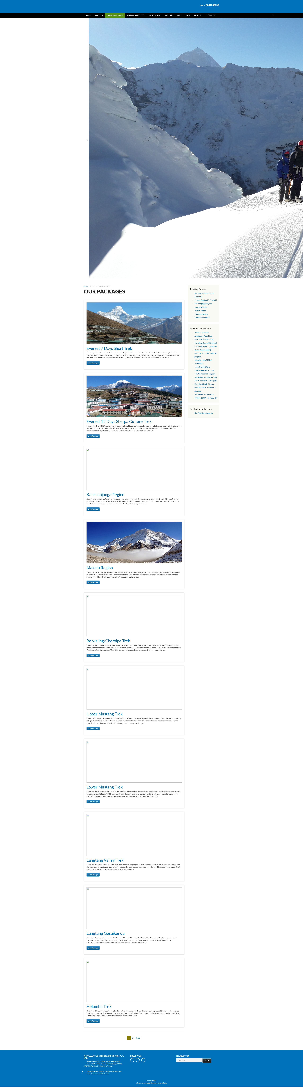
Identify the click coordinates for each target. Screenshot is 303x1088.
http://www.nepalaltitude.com (98, 1074)
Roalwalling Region (202, 317)
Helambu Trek (99, 1006)
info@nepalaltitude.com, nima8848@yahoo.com (104, 1071)
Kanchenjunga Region (203, 303)
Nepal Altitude (162, 1083)
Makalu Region (100, 567)
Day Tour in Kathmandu (203, 413)
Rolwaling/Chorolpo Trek (108, 640)
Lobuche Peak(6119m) (203, 360)
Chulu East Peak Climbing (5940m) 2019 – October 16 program (205, 387)
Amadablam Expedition (203, 336)
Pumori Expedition (201, 332)
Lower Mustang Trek (105, 786)
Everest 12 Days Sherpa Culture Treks (120, 421)
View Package (93, 363)
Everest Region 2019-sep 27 (205, 300)
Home (86, 286)
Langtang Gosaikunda (106, 933)
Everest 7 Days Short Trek (109, 348)
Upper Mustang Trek (105, 713)
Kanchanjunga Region (105, 494)
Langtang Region (201, 307)
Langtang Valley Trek (105, 860)
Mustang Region (201, 314)
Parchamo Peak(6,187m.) (204, 339)
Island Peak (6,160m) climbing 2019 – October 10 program (205, 353)
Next (138, 1038)
